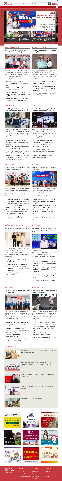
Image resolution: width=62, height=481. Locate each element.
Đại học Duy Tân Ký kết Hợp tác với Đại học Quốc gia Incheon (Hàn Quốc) (16, 51)
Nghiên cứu (10, 106)
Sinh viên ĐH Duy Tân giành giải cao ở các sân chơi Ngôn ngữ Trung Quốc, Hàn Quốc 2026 (44, 275)
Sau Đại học (10, 164)
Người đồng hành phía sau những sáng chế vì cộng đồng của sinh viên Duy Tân (16, 109)
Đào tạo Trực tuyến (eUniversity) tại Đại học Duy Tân (17, 229)
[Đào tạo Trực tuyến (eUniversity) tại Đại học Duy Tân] (17, 239)
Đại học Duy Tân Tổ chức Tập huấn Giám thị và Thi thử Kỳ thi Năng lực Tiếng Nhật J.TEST (45, 211)
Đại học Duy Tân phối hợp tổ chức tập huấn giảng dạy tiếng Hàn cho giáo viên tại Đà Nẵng (17, 83)
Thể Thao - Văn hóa (39, 287)
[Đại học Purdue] (12, 437)
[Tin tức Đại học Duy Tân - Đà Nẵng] (14, 3)
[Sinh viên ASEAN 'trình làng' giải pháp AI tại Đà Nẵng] (44, 179)
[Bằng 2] (49, 437)
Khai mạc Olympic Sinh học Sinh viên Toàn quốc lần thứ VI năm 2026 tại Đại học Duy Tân (44, 217)
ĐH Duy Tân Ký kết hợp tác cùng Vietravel (44, 86)
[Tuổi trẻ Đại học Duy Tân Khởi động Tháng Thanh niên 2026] (17, 302)
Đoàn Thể (9, 287)
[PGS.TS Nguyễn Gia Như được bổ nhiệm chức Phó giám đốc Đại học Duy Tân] (12, 378)
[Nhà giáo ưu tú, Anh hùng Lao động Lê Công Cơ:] (12, 354)
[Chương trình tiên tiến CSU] (12, 420)
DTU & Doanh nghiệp (40, 47)
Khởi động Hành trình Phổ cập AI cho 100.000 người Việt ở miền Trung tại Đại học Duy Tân (18, 94)
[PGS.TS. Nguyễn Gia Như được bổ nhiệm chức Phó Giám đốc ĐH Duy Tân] (12, 390)
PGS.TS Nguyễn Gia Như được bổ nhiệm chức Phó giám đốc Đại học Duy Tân (38, 375)
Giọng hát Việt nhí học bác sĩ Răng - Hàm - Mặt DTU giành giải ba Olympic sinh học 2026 (44, 230)
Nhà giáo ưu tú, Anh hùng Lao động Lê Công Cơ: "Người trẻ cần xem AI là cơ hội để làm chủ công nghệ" (38, 351)
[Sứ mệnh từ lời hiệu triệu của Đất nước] (12, 402)
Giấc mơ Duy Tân (10, 346)
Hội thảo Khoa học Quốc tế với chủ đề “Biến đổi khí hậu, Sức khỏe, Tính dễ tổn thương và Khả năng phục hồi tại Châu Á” (17, 157)
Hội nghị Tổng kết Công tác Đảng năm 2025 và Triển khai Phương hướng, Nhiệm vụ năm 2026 (17, 324)
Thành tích (37, 225)
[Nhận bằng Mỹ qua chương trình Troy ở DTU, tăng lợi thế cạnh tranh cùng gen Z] (44, 120)
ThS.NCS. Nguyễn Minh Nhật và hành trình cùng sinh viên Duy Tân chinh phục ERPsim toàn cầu (45, 263)
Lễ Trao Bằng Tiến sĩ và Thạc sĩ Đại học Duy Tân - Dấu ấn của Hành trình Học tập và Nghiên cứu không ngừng (18, 205)
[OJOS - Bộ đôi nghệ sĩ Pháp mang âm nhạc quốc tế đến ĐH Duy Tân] (44, 302)
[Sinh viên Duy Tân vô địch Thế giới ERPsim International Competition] (21, 22)
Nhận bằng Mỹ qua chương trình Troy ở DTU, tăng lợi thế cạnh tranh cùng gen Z (43, 109)
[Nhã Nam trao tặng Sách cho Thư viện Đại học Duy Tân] (44, 61)
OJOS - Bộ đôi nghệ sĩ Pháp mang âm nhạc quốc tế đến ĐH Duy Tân (44, 291)
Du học (35, 106)
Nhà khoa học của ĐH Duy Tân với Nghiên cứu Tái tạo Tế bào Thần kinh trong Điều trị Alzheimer (17, 142)
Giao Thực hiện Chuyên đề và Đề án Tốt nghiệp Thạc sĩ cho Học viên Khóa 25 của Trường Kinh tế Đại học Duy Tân (17, 211)
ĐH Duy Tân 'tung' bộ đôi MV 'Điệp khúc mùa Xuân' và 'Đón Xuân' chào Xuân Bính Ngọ (44, 328)
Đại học (36, 164)
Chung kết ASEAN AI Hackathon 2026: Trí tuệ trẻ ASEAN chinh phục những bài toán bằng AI (44, 201)
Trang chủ (20, 468)
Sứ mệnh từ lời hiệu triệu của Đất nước (31, 398)
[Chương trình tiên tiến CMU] (49, 420)
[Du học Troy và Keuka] (31, 437)
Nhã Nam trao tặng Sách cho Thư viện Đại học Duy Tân (44, 51)
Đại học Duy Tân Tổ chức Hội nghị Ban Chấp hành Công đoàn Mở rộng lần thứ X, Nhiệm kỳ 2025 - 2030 (17, 334)
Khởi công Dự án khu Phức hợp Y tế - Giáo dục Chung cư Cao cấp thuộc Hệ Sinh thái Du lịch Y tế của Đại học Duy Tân (38, 363)
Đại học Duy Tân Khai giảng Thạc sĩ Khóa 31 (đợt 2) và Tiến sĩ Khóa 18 (17, 168)
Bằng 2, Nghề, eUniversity (15, 225)
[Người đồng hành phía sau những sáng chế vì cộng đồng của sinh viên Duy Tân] (17, 120)
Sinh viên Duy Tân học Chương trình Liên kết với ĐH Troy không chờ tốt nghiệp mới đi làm (45, 151)
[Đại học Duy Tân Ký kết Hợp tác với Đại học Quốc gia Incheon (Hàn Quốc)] (17, 61)
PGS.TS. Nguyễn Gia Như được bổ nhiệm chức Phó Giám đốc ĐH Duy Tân (39, 387)
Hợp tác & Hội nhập (12, 47)
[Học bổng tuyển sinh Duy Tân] (49, 455)
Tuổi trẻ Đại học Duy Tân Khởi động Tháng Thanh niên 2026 (17, 291)
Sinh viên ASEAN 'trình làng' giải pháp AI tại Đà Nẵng (43, 168)
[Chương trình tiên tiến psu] (31, 420)
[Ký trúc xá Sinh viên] (12, 455)
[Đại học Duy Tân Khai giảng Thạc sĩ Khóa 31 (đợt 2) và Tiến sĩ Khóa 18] (17, 179)
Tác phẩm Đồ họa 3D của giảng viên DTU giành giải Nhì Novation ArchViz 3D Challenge (44, 269)
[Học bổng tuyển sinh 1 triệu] (31, 455)
